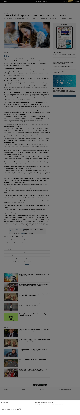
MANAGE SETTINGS (71, 409)
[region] (40, 407)
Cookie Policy (19, 409)
